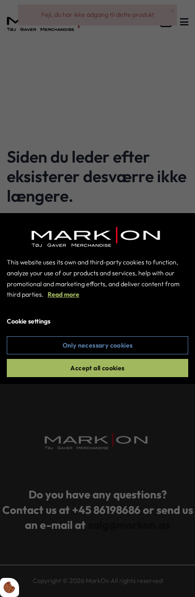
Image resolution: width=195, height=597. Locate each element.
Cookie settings (28, 321)
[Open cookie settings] (9, 587)
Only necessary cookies (98, 345)
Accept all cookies (97, 368)
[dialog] (97, 298)
